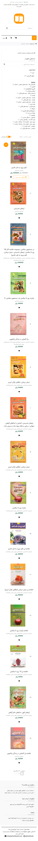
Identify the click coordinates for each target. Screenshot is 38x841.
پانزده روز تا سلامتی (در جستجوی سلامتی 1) (19, 298)
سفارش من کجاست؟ (23, 4)
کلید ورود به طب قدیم (19, 167)
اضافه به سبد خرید (20, 177)
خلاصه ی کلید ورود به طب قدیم (19, 548)
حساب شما (32, 4)
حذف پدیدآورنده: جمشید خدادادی (26, 53)
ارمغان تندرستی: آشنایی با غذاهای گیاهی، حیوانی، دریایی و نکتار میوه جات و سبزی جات (19, 424)
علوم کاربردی (29, 76)
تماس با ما (19, 6)
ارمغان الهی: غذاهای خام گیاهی (19, 712)
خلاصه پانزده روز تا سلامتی (19, 630)
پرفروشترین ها (12, 829)
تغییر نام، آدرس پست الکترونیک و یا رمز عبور (22, 804)
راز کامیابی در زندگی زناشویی (19, 339)
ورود (4, 38)
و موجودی (3, 137)
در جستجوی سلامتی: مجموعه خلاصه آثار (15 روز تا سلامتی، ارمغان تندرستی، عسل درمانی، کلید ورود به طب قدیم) (19, 252)
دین (32, 72)
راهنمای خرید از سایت (28, 820)
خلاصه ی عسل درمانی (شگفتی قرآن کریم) (19, 589)
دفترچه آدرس (30, 806)
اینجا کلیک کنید (12, 818)
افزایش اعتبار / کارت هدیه (11, 4)
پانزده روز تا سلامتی (19, 507)
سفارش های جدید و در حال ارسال (16, 790)
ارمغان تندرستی (19, 208)
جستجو (32, 44)
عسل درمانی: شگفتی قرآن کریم (19, 382)
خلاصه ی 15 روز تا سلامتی (19, 671)
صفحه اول (27, 829)
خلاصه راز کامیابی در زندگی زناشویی (19, 753)
